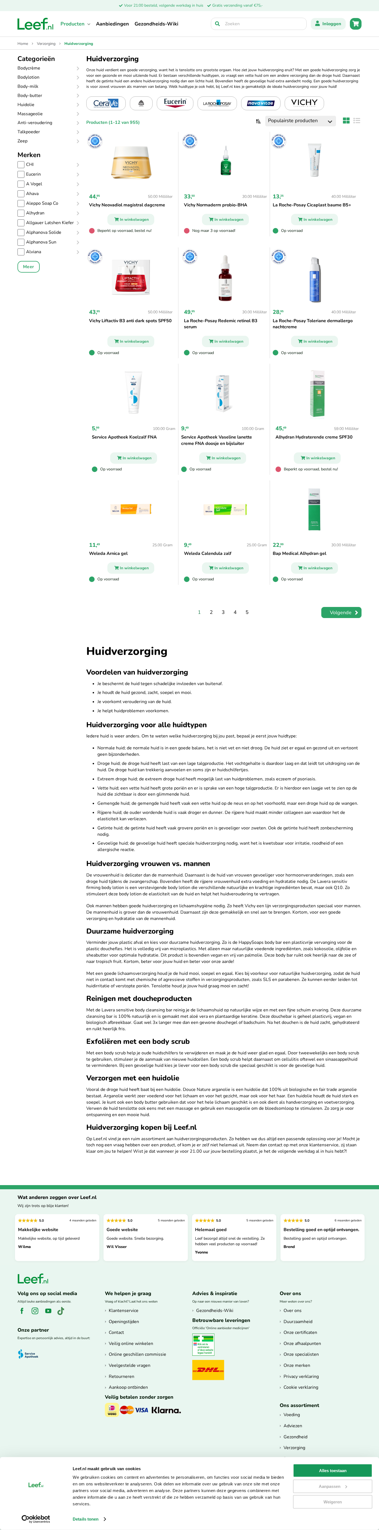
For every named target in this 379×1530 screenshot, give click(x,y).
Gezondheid (295, 1437)
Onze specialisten (301, 1354)
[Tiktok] (62, 1314)
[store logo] (35, 24)
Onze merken (297, 1365)
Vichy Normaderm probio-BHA (215, 205)
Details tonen (85, 1519)
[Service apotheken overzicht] (30, 1354)
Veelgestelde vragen (129, 1365)
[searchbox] (259, 24)
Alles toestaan (333, 1470)
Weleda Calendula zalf (207, 553)
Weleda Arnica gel (108, 553)
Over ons (293, 1311)
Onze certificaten (300, 1332)
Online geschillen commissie (137, 1354)
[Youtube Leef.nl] (50, 1314)
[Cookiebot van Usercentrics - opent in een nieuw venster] (36, 1519)
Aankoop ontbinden (128, 1387)
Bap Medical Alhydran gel (299, 553)
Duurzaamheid (298, 1322)
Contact (116, 1332)
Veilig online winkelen (131, 1344)
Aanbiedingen (112, 23)
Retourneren (121, 1376)
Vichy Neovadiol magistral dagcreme (127, 205)
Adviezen (293, 1426)
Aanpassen (329, 1486)
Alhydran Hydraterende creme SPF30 (314, 437)
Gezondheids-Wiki (156, 23)
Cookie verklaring (301, 1387)
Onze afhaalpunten (302, 1344)
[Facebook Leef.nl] (23, 1314)
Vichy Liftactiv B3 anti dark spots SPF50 (130, 321)
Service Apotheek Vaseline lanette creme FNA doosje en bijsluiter (216, 440)
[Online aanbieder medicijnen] (205, 1354)
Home (23, 43)
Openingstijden (124, 1322)
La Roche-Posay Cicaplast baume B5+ (312, 205)
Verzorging (47, 43)
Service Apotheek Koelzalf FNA (124, 437)
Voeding (292, 1415)
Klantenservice (123, 1311)
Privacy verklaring (301, 1376)
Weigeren (333, 1502)
